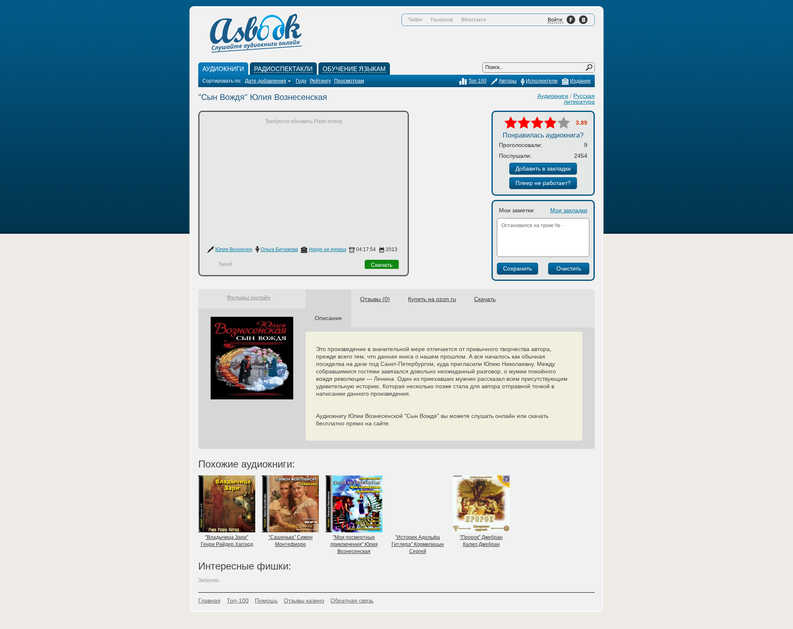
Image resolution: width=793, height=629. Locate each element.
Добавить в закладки (543, 168)
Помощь (266, 600)
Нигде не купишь (328, 249)
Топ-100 (238, 600)
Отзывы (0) (375, 299)
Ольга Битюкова (279, 249)
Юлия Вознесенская (239, 249)
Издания (580, 81)
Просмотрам (349, 81)
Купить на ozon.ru (432, 299)
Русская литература (579, 99)
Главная (209, 600)
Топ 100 (477, 81)
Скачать (381, 264)
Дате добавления (265, 81)
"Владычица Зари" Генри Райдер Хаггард (227, 540)
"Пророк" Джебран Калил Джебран (481, 540)
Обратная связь (351, 600)
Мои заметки (516, 210)
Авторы (508, 81)
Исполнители (542, 81)
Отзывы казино (304, 600)
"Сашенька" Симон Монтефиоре (290, 540)
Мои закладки (568, 210)
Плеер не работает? (543, 183)
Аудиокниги (552, 96)
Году (301, 81)
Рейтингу (320, 81)
